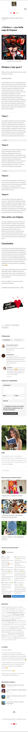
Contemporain (14, 613)
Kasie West (16, 622)
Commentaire (7, 385)
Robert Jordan (5, 634)
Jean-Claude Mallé (11, 618)
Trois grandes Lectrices (12, 345)
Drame (10, 615)
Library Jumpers (11, 626)
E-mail (16, 395)
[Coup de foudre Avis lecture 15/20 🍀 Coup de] (8, 575)
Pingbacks (19, 340)
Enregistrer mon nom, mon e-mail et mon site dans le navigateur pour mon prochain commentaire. (13, 408)
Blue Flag (10, 609)
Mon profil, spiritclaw (7, 650)
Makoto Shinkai (6, 628)
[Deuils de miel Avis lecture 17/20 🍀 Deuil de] (20, 575)
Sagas (20, 18)
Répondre (8, 352)
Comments (8, 340)
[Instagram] (10, 13)
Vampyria (6, 639)
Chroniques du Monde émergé (10, 610)
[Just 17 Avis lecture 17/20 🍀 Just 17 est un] (20, 562)
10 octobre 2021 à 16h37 (13, 356)
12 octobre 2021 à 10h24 (19, 367)
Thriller (16, 638)
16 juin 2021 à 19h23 (11, 346)
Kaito (10, 622)
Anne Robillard (15, 607)
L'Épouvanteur (7, 624)
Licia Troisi (20, 626)
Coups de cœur (13, 18)
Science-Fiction (15, 325)
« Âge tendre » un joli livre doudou (12, 495)
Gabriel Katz (13, 616)
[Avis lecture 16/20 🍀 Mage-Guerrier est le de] (8, 588)
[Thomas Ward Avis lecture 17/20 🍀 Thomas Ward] (20, 588)
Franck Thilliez (6, 616)
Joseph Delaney (21, 620)
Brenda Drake (18, 608)
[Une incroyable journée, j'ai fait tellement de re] (8, 562)
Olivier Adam (14, 632)
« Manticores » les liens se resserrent (15, 685)
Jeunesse (7, 325)
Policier (21, 632)
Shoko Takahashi (14, 636)
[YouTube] (14, 13)
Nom (4, 395)
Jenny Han (18, 618)
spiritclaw (9, 367)
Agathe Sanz (6, 607)
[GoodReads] (17, 13)
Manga (14, 628)
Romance (13, 634)
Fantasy (18, 615)
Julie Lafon (5, 622)
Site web (5, 400)
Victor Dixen (5, 327)
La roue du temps (16, 624)
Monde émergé (12, 630)
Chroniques (5, 18)
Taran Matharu (9, 638)
